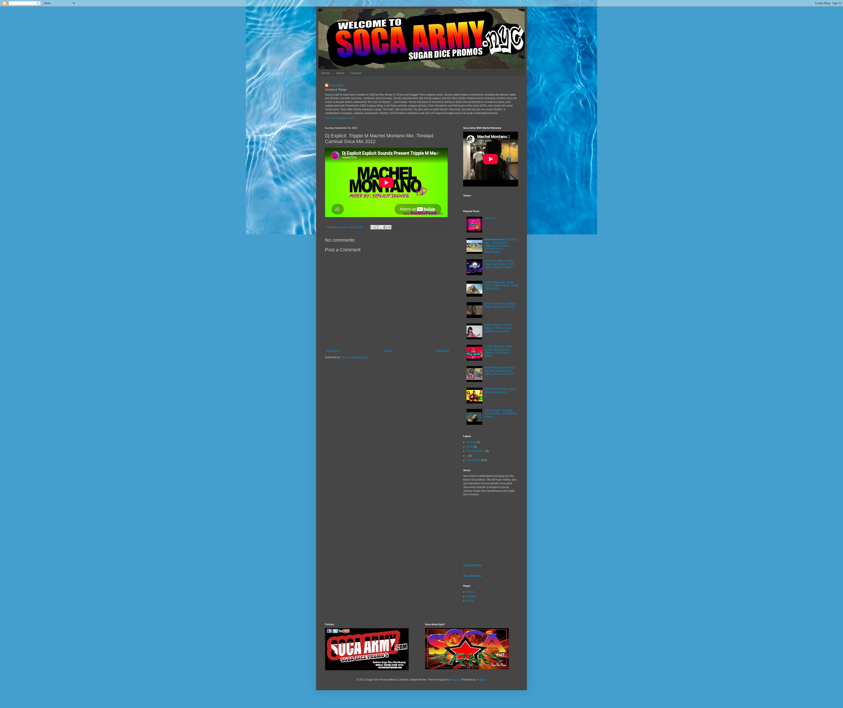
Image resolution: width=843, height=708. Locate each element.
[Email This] (372, 227)
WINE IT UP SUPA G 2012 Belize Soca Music (500, 391)
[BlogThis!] (377, 227)
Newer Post (333, 350)
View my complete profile (340, 118)
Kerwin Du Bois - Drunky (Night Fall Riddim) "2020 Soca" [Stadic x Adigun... (500, 264)
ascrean (471, 442)
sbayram (455, 679)
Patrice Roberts (476, 451)
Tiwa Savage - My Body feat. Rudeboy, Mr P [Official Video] (501, 413)
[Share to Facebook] (385, 227)
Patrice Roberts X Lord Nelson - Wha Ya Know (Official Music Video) (498, 328)
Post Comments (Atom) (355, 357)
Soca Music (473, 460)
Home (325, 73)
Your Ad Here (472, 565)
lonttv (470, 446)
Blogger (481, 679)
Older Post (442, 350)
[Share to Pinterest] (389, 227)
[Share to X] (381, 227)
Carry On (490, 218)
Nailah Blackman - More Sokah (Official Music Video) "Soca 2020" (501, 285)
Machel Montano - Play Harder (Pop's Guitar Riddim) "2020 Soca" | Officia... (498, 351)
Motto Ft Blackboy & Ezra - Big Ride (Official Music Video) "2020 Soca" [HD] (500, 371)
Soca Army (336, 85)
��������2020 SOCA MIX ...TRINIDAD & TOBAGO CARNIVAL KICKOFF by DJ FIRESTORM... (501, 246)
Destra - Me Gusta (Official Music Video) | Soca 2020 (500, 305)
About (340, 73)
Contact (356, 73)
